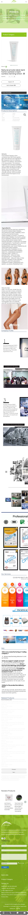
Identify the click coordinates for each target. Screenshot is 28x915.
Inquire (10, 82)
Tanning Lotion (5, 777)
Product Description (6, 92)
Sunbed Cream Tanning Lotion (17, 777)
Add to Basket (10, 85)
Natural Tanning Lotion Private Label (10, 779)
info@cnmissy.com (9, 890)
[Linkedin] (4, 838)
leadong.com (12, 908)
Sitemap (18, 908)
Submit (5, 867)
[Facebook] (2, 838)
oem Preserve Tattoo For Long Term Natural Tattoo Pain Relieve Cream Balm (8, 806)
